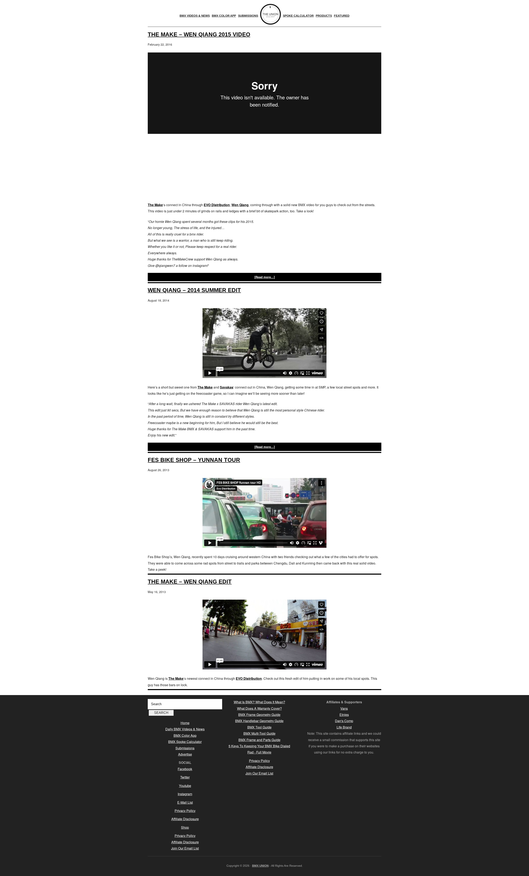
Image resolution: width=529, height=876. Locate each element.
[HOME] (270, 14)
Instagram (185, 794)
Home (185, 722)
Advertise (185, 754)
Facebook (185, 769)
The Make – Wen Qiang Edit (190, 581)
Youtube (185, 785)
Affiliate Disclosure (185, 819)
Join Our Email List (185, 848)
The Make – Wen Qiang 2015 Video (199, 34)
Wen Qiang (240, 204)
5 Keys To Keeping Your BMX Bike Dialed (259, 746)
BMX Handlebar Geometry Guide (259, 720)
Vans (344, 708)
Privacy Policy (185, 810)
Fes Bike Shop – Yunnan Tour (194, 460)
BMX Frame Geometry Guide (259, 714)
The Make (155, 204)
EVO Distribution (217, 204)
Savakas (226, 387)
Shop (185, 827)
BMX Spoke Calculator (185, 741)
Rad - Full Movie (259, 752)
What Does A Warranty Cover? (259, 708)
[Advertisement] (264, 169)
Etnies (344, 714)
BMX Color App (185, 735)
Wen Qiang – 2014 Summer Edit (194, 290)
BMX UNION (260, 865)
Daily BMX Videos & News (185, 729)
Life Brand (344, 727)
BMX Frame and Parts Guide (259, 739)
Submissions (184, 748)
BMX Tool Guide (259, 727)
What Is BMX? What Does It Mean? (259, 702)
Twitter (185, 777)
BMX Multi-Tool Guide (259, 733)
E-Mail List (185, 802)
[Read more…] (264, 277)
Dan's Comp (344, 720)
